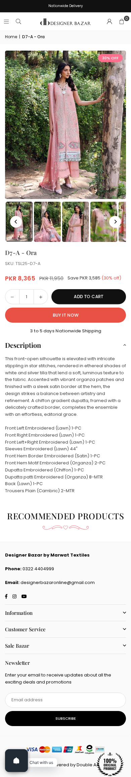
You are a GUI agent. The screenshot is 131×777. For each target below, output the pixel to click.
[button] (122, 22)
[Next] (115, 222)
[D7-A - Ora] (47, 222)
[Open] (16, 760)
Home (11, 37)
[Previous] (16, 222)
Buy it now (66, 315)
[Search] (18, 21)
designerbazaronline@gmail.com (57, 582)
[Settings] (109, 22)
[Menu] (6, 21)
